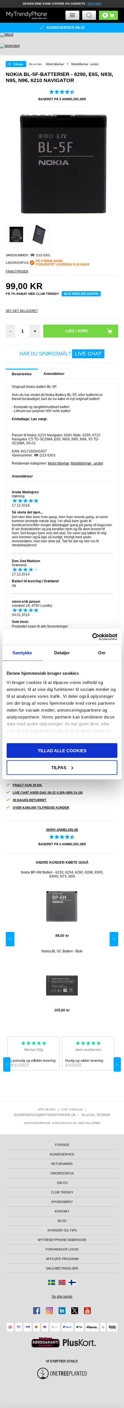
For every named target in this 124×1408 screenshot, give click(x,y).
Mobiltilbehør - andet (87, 463)
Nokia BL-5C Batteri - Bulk (62, 951)
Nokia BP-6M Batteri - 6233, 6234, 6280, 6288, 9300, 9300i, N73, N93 (62, 874)
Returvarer (62, 1164)
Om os (62, 1183)
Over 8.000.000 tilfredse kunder (41, 807)
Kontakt (62, 1211)
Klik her (94, 3)
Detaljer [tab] (62, 652)
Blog (62, 1221)
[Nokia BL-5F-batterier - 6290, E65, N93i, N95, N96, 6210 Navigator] (16, 234)
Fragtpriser (17, 271)
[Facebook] (36, 1310)
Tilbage (18, 64)
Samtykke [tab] (22, 652)
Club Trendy (62, 1192)
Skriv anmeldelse (62, 829)
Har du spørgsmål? (61, 354)
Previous (10, 939)
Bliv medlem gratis (81, 293)
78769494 (103, 1115)
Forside (62, 1145)
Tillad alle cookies (62, 750)
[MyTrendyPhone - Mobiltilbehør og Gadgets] (26, 15)
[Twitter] (74, 1310)
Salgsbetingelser (62, 1268)
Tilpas (58, 767)
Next (114, 939)
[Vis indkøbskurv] (108, 15)
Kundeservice (62, 1154)
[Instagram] (49, 1310)
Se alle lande (62, 1297)
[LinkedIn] (62, 1310)
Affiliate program (62, 1259)
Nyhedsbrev (62, 1202)
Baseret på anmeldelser (62, 99)
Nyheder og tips (62, 1230)
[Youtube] (87, 1310)
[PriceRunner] (45, 1342)
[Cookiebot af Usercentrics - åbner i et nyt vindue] (92, 636)
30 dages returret (29, 800)
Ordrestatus (62, 1173)
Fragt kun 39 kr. (27, 785)
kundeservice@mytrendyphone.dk (45, 1115)
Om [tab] (101, 652)
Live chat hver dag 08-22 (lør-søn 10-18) (48, 792)
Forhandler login (62, 1249)
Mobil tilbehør (58, 463)
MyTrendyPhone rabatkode (62, 1240)
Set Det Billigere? (22, 310)
